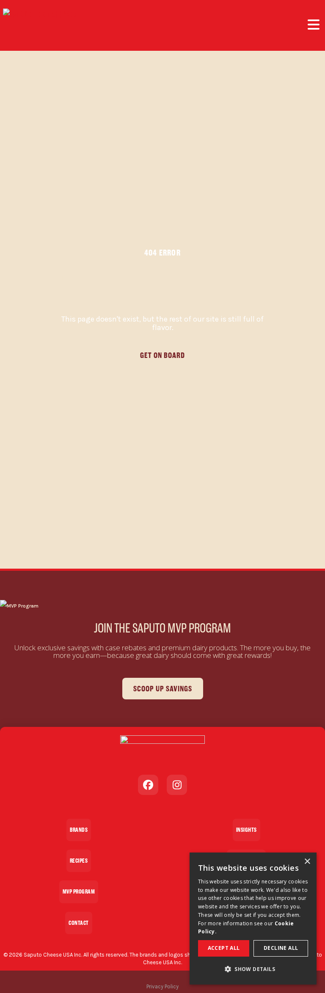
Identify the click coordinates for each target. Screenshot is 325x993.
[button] (253, 969)
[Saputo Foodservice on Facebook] (148, 785)
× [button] (307, 861)
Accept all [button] (224, 948)
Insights (246, 829)
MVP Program (79, 891)
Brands (79, 829)
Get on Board (162, 355)
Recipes (79, 860)
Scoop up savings (162, 688)
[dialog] (253, 919)
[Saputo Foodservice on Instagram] (177, 785)
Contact (79, 923)
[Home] (41, 25)
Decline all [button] (281, 948)
